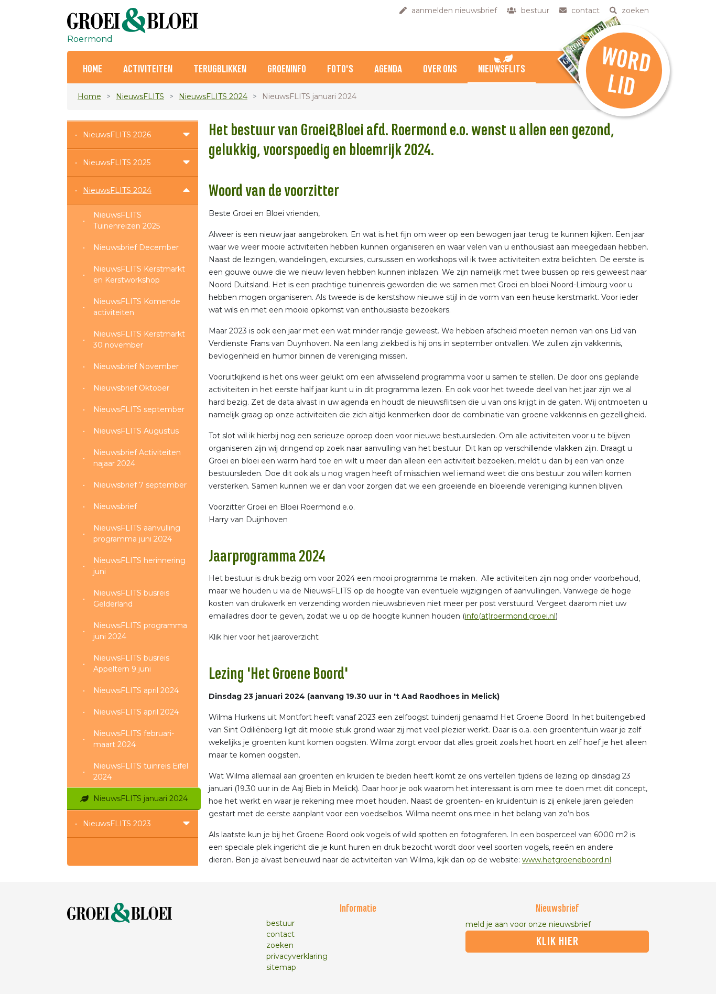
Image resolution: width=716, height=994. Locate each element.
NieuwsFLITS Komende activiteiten (136, 307)
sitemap (281, 967)
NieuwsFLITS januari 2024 (140, 798)
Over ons (440, 69)
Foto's (340, 69)
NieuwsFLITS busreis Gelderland (131, 598)
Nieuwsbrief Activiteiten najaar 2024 (137, 458)
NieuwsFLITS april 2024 (136, 690)
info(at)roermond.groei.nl (510, 616)
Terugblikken (219, 69)
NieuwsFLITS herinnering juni (139, 566)
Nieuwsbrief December (136, 247)
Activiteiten (147, 69)
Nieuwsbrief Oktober (131, 388)
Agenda (388, 69)
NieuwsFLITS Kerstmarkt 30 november (139, 339)
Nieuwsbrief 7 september (140, 485)
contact (280, 934)
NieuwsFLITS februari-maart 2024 (133, 739)
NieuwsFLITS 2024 (213, 96)
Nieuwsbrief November (136, 366)
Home (92, 69)
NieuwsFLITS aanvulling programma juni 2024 (136, 533)
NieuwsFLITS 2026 (117, 134)
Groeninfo (286, 69)
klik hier (557, 941)
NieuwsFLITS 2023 (117, 823)
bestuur (280, 923)
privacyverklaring (297, 956)
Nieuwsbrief (115, 506)
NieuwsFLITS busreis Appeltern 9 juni (131, 663)
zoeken (280, 945)
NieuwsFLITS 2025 (116, 162)
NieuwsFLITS (501, 69)
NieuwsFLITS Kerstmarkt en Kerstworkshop (139, 274)
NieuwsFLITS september (139, 409)
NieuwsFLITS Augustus (136, 431)
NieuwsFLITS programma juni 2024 (140, 631)
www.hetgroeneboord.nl (566, 860)
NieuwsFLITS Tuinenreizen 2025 (126, 220)
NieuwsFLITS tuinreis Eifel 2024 (140, 771)
